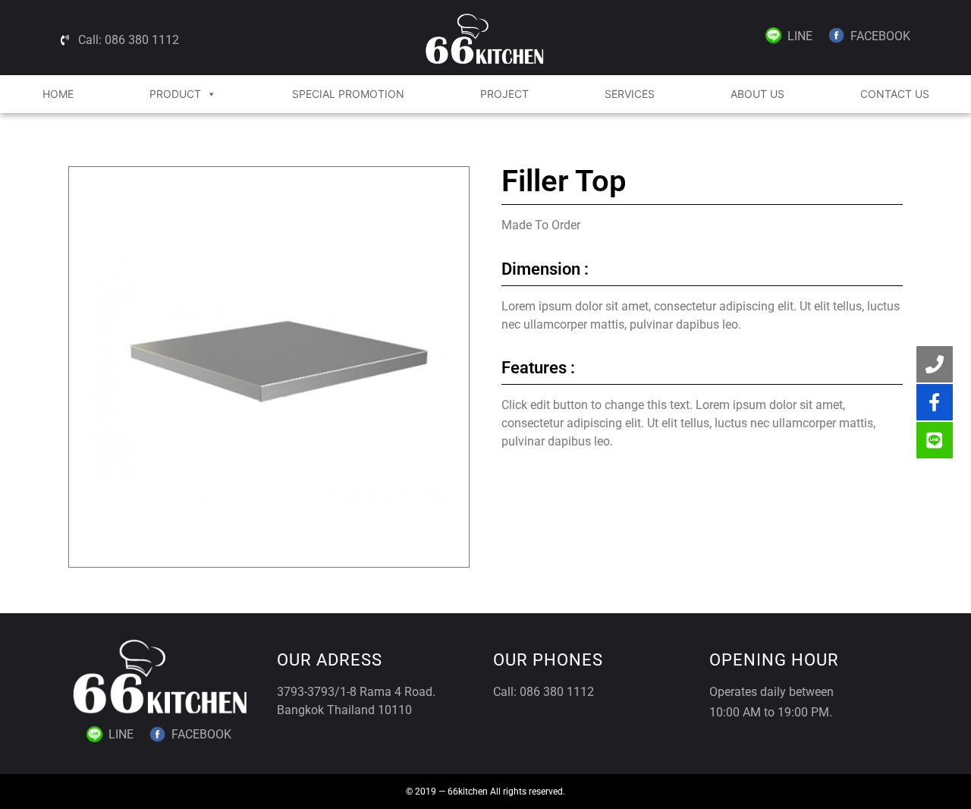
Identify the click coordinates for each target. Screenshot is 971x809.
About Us (757, 93)
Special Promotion (348, 93)
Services (630, 93)
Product (175, 93)
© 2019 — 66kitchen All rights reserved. (485, 791)
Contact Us (894, 93)
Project (504, 93)
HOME (58, 93)
